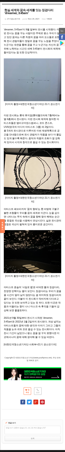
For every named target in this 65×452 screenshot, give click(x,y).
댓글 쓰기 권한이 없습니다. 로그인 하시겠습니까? (26, 427)
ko (62, 30)
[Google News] (62, 43)
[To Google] (36, 400)
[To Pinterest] (42, 400)
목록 (2, 226)
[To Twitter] (29, 400)
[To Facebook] (23, 400)
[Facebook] (62, 37)
